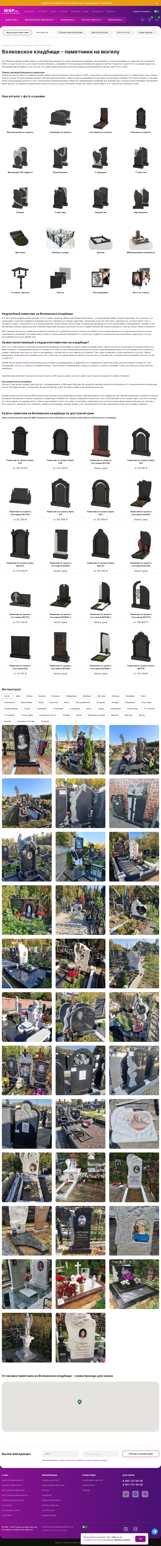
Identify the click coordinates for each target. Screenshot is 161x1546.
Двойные (87, 696)
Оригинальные (60, 172)
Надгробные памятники (53, 1485)
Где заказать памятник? (13, 1490)
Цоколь (8, 721)
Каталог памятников (12, 1485)
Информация (88, 1485)
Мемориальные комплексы (141, 252)
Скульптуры (132, 709)
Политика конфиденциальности (57, 1527)
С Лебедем (58, 709)
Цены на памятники (51, 1500)
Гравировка (71, 696)
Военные (56, 696)
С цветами (60, 212)
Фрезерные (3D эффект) (20, 172)
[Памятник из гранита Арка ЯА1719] (141, 646)
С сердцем (100, 172)
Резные (20, 212)
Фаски (79, 715)
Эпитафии (6, 1515)
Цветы (142, 715)
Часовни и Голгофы (26, 721)
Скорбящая (115, 709)
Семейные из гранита (60, 132)
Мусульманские (83, 702)
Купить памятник (50, 1505)
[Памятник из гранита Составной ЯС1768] (60, 646)
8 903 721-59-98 (133, 1484)
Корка (41, 702)
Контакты (111, 11)
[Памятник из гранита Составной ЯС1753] (141, 595)
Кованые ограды (60, 252)
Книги (143, 696)
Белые (30, 696)
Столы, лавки (27, 715)
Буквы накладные (147, 32)
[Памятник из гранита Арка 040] (60, 441)
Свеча (89, 709)
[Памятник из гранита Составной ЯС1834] (141, 492)
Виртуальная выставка (17, 32)
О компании (29, 11)
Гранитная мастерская (13, 1500)
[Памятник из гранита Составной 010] (20, 646)
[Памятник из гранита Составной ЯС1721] (20, 595)
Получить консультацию (141, 1454)
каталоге (148, 331)
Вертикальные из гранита (20, 132)
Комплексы (10, 702)
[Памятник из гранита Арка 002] (100, 492)
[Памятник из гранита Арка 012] (141, 441)
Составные (10, 715)
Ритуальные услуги (11, 1510)
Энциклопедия (49, 1515)
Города (45, 1490)
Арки (18, 696)
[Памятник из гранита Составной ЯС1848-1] (100, 595)
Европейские (141, 212)
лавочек (18, 365)
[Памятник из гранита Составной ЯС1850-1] (100, 646)
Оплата (53, 11)
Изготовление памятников (14, 1495)
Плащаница (130, 702)
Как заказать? (97, 11)
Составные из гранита (100, 132)
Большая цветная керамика (71, 32)
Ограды (114, 702)
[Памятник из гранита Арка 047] (20, 441)
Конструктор (42, 32)
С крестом (140, 172)
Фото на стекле (124, 32)
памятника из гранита (30, 352)
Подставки (146, 702)
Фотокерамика (100, 292)
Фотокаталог (48, 1510)
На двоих (101, 702)
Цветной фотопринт (101, 32)
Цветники (20, 252)
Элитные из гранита (141, 132)
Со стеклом (149, 709)
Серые (101, 709)
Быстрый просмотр (20, 468)
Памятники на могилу (92, 1480)
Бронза (42, 696)
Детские (101, 696)
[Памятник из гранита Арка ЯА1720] (20, 544)
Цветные (129, 715)
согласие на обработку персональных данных (86, 1460)
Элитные (45, 721)
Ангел (7, 696)
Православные (11, 709)
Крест (67, 702)
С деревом (41, 709)
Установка (75, 11)
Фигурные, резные (96, 715)
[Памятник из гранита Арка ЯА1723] (100, 544)
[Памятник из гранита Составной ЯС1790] (100, 441)
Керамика (130, 696)
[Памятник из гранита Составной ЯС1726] (20, 492)
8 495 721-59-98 (133, 1481)
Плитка (60, 292)
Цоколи (101, 252)
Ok (140, 1539)
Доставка (63, 11)
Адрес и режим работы (12, 1480)
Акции (85, 11)
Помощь (86, 1490)
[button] (80, 1403)
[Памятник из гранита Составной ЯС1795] (141, 544)
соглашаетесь (90, 1540)
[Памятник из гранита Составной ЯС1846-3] (60, 595)
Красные (54, 702)
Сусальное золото (47, 715)
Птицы (27, 709)
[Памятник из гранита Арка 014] (60, 492)
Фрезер (114, 715)
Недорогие (100, 212)
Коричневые (26, 702)
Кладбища (47, 1495)
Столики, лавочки (20, 292)
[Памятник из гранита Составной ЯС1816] (60, 544)
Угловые (66, 715)
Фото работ (42, 11)
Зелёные (116, 696)
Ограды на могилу (50, 1480)
